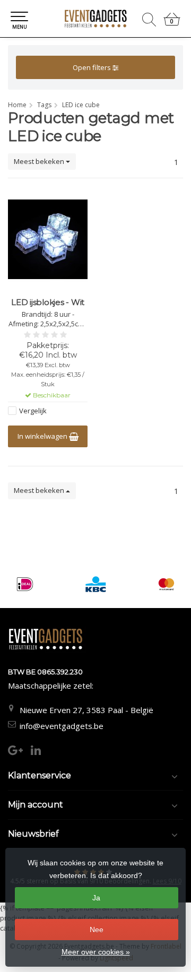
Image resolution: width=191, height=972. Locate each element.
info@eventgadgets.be (61, 726)
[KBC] (95, 584)
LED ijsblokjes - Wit (47, 302)
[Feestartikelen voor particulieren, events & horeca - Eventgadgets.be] (95, 18)
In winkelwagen (43, 436)
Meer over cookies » (96, 952)
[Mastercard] (166, 584)
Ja (96, 897)
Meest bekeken (40, 161)
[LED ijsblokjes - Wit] (48, 239)
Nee (96, 929)
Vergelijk (33, 410)
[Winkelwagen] (171, 24)
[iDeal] (24, 584)
